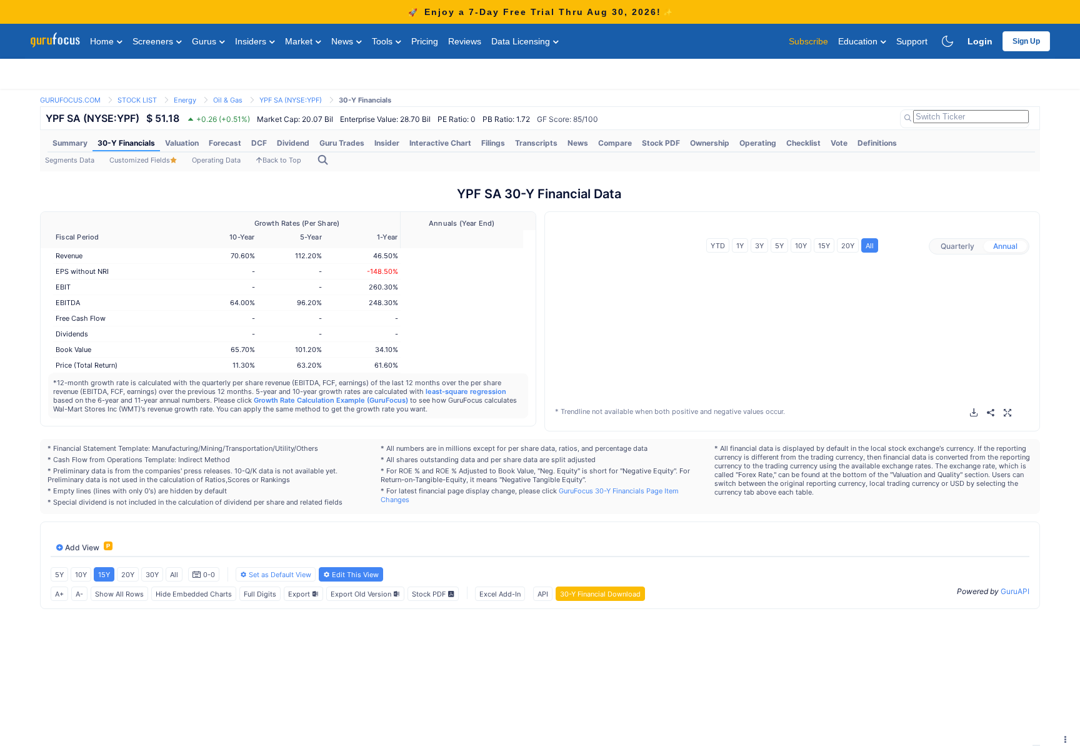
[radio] (957, 246)
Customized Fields (139, 160)
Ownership (709, 143)
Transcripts (536, 143)
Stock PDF (661, 143)
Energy (185, 100)
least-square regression (466, 391)
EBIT (63, 287)
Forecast (225, 143)
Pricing (424, 41)
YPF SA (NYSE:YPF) (290, 100)
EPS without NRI (82, 271)
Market (300, 41)
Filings (493, 143)
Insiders (252, 41)
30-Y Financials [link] (365, 100)
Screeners (154, 41)
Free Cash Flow (81, 318)
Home (103, 41)
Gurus (205, 41)
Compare (615, 143)
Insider (386, 143)
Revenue (69, 255)
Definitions (877, 143)
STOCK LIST (137, 100)
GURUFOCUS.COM (70, 100)
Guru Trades (341, 143)
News (343, 41)
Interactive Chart (440, 143)
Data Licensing (521, 41)
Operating (757, 143)
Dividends (72, 334)
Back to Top (281, 160)
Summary (70, 143)
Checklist (803, 143)
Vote (839, 143)
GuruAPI (1015, 591)
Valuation (182, 143)
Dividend (293, 143)
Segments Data (69, 160)
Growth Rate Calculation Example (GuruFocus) (331, 400)
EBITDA (68, 302)
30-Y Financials (126, 143)
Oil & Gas (227, 100)
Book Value (73, 349)
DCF (259, 143)
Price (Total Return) (87, 365)
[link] (70, 99)
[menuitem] (70, 143)
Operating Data (216, 160)
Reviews (464, 41)
